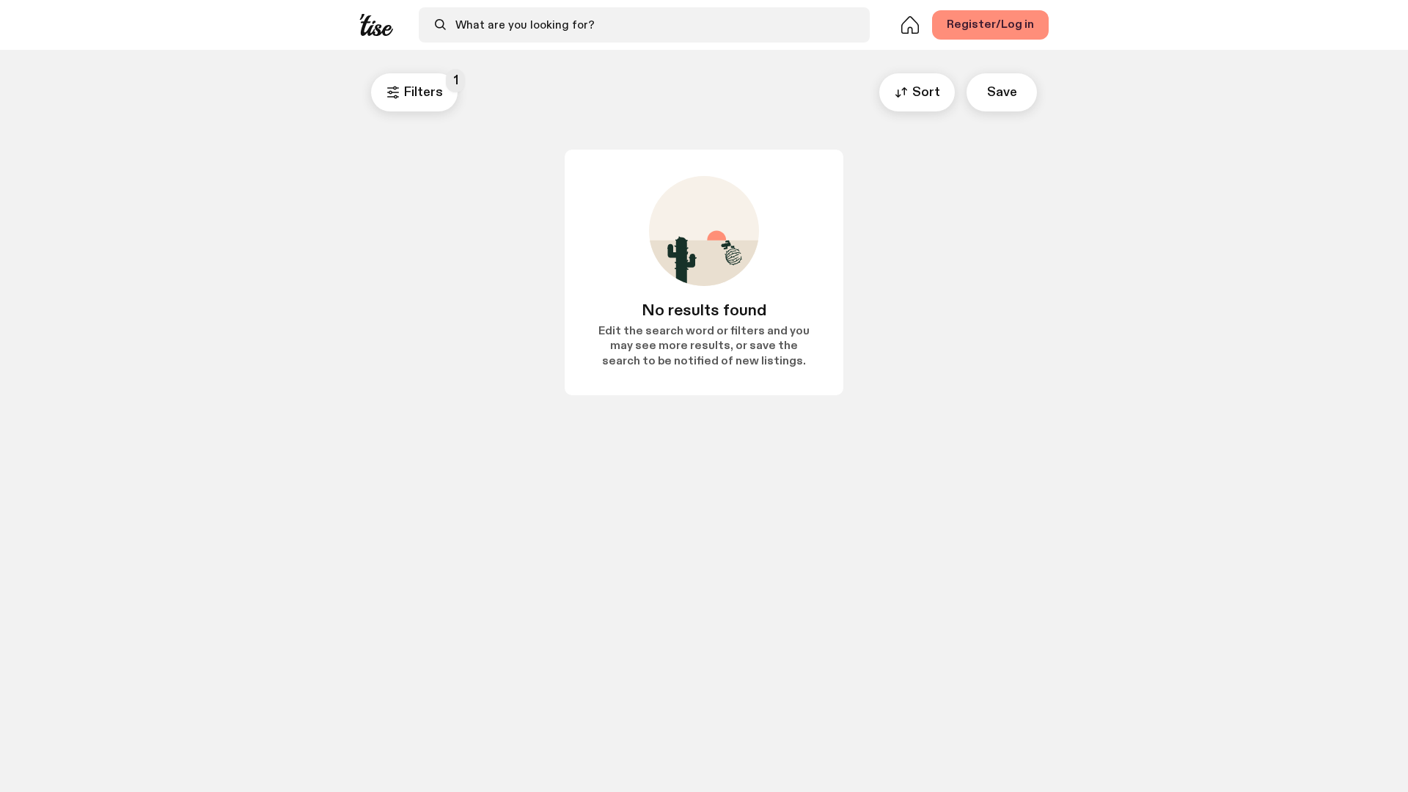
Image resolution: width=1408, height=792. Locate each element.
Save (1002, 92)
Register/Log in (990, 24)
